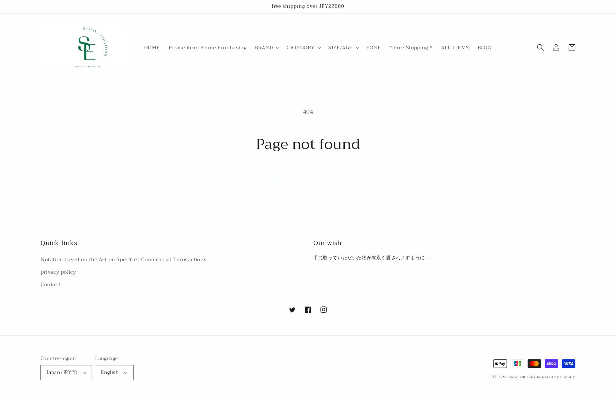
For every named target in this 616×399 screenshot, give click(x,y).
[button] (266, 47)
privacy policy (58, 272)
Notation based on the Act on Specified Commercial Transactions (123, 259)
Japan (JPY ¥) (61, 372)
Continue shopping (308, 179)
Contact (50, 284)
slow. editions (522, 377)
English (110, 372)
